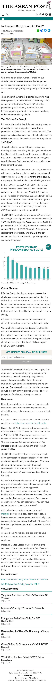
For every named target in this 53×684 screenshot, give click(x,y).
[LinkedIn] (49, 30)
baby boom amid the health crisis (30, 423)
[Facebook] (42, 30)
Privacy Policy (33, 678)
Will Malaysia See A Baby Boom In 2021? (20, 584)
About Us (11, 680)
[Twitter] (45, 30)
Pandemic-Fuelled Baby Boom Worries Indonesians (25, 579)
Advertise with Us (22, 680)
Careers (33, 680)
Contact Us (42, 680)
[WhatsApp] (38, 30)
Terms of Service (21, 678)
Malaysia (5, 513)
